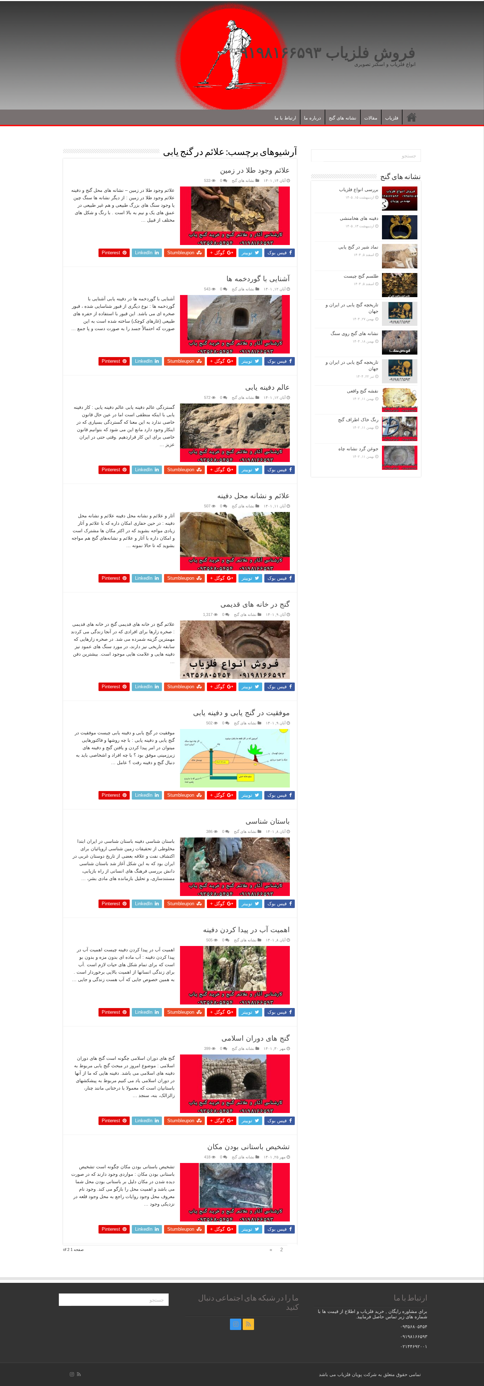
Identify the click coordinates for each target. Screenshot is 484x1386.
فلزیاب (391, 118)
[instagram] (235, 1324)
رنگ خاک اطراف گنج (358, 419)
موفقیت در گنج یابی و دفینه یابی (241, 713)
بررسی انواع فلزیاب (358, 189)
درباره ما (312, 118)
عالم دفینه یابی (267, 387)
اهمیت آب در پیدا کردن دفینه (246, 930)
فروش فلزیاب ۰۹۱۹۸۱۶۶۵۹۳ (324, 52)
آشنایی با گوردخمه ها (258, 279)
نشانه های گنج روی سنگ (354, 333)
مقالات (370, 118)
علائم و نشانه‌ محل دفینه (253, 496)
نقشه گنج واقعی (362, 391)
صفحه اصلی (412, 117)
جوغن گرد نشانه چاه (358, 448)
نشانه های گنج (342, 118)
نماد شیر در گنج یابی (358, 247)
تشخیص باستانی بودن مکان (248, 1147)
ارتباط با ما (285, 118)
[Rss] (248, 1324)
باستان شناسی (268, 821)
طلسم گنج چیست (361, 276)
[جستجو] (317, 156)
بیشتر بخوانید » (157, 232)
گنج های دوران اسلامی (255, 1038)
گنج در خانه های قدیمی (255, 604)
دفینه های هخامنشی (359, 218)
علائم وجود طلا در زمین (255, 170)
